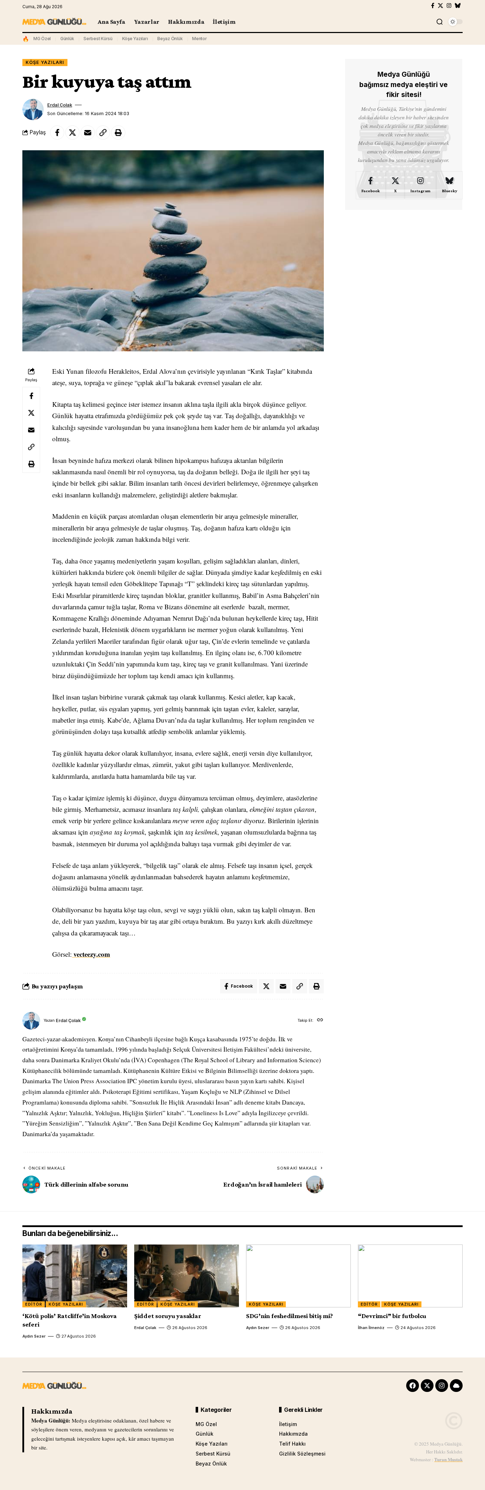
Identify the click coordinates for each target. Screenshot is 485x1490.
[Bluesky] (458, 5)
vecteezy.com (91, 954)
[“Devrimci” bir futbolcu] (410, 1276)
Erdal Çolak (59, 105)
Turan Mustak (448, 1459)
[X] (440, 5)
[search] (439, 21)
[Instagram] (449, 5)
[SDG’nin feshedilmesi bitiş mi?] (298, 1276)
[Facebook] (432, 5)
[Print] (118, 132)
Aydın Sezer (33, 1336)
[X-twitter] (427, 1385)
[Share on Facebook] (57, 132)
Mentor (199, 38)
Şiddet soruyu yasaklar (167, 1315)
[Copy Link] (103, 132)
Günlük (67, 38)
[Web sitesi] (320, 1020)
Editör (33, 1304)
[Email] (88, 132)
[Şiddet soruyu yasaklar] (186, 1276)
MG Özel (42, 38)
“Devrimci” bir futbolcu (392, 1315)
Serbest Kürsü (98, 38)
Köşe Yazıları (135, 38)
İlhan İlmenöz (371, 1327)
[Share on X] (72, 132)
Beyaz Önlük (169, 38)
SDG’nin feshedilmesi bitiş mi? (289, 1315)
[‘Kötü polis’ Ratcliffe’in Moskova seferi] (74, 1276)
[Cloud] (456, 1385)
